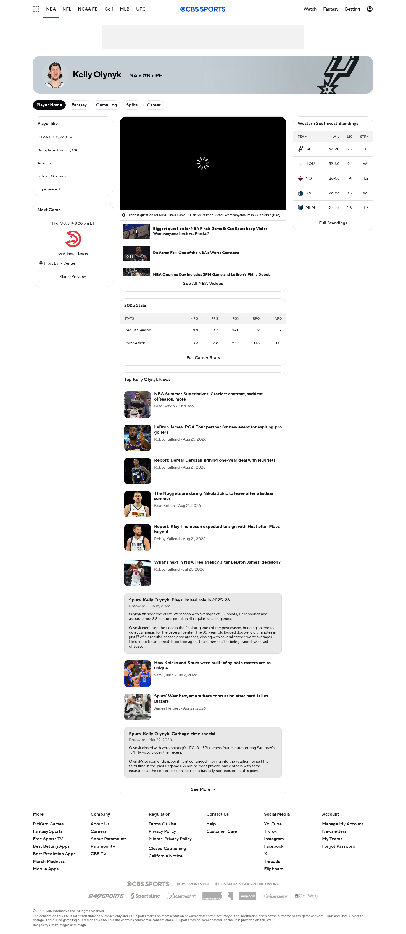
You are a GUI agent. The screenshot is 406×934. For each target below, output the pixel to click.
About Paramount (108, 845)
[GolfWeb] (306, 903)
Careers (98, 838)
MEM (310, 207)
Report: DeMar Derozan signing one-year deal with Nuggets (214, 467)
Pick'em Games (48, 830)
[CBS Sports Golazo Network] (247, 890)
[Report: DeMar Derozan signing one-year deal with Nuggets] (137, 477)
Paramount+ (103, 853)
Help (211, 830)
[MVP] (247, 900)
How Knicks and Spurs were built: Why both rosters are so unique (212, 672)
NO (308, 178)
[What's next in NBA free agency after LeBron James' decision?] (137, 579)
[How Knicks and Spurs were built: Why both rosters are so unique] (137, 680)
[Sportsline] (145, 901)
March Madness (49, 868)
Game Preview (73, 276)
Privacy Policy (162, 838)
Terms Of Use (162, 830)
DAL (309, 193)
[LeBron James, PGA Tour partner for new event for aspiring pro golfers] (137, 444)
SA (307, 149)
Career (154, 105)
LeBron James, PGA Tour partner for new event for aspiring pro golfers (218, 436)
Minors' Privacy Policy (170, 845)
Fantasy (79, 105)
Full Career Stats (203, 364)
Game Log (106, 105)
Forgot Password (338, 853)
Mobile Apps (46, 875)
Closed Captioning (167, 855)
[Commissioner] (217, 900)
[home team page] (73, 239)
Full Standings (333, 223)
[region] (203, 163)
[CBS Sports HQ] (192, 890)
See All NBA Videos (203, 283)
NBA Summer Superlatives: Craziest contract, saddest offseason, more (208, 403)
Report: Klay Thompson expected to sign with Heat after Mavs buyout (217, 535)
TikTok (270, 838)
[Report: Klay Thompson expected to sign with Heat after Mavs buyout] (137, 544)
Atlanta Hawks (75, 254)
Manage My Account (342, 830)
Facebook (273, 853)
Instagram (274, 845)
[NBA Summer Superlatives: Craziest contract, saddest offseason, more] (137, 411)
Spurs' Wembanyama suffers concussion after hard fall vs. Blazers (211, 705)
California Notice (166, 862)
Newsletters (334, 838)
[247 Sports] (106, 901)
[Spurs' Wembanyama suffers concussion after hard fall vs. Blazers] (137, 713)
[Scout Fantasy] (275, 902)
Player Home (49, 105)
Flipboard (274, 875)
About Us (100, 830)
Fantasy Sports (47, 838)
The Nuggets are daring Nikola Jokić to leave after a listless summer (213, 502)
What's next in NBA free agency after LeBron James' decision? (217, 569)
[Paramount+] (181, 901)
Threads (272, 868)
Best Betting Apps (51, 853)
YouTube (273, 830)
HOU (310, 163)
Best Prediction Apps (54, 860)
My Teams (332, 845)
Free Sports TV (48, 845)
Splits (132, 105)
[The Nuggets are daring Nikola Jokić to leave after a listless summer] (137, 511)
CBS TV (98, 860)
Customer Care (221, 838)
